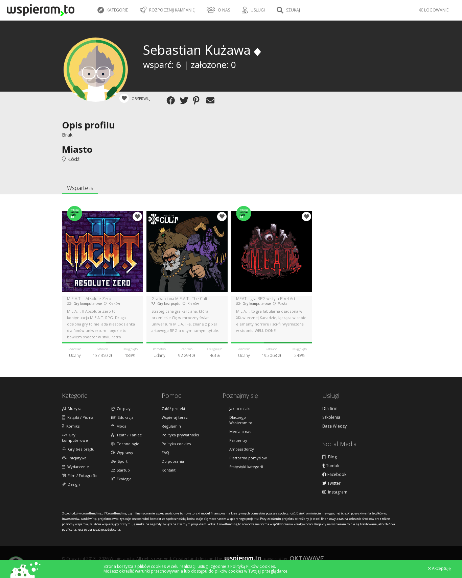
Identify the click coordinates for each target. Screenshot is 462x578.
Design (73, 484)
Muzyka (74, 408)
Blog (331, 457)
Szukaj (292, 10)
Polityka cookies (176, 443)
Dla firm (330, 408)
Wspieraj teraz (175, 417)
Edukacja (125, 417)
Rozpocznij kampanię (171, 10)
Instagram (336, 492)
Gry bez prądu (80, 449)
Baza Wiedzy (334, 426)
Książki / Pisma (79, 417)
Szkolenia (331, 417)
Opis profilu (88, 125)
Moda (120, 426)
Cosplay (123, 408)
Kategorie (117, 10)
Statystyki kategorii (246, 466)
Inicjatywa (77, 457)
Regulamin (171, 426)
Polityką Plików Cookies (252, 566)
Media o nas (240, 431)
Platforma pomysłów (248, 457)
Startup (122, 470)
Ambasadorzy (241, 449)
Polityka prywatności (180, 434)
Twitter (333, 483)
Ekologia (123, 478)
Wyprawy (124, 452)
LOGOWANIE (435, 10)
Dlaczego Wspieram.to (240, 420)
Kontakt (169, 470)
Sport (122, 461)
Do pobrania (173, 461)
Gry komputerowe (75, 437)
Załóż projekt (173, 408)
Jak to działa (240, 408)
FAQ (165, 452)
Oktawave (307, 558)
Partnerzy (238, 440)
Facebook (336, 474)
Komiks (71, 426)
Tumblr (332, 465)
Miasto (77, 149)
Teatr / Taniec (128, 434)
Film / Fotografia (81, 475)
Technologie (127, 443)
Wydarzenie (77, 466)
